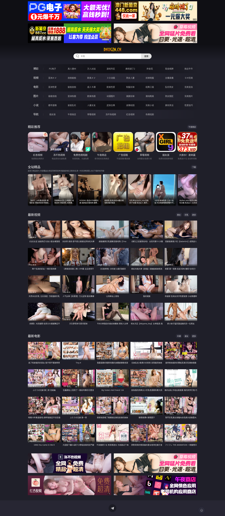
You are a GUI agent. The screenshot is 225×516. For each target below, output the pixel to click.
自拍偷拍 (72, 77)
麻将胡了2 (130, 68)
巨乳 (186, 215)
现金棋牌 (169, 68)
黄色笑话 (169, 105)
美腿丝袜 (130, 96)
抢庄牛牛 (189, 68)
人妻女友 (91, 105)
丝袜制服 (150, 77)
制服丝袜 (130, 87)
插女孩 (52, 114)
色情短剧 (150, 114)
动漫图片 (111, 96)
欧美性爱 (111, 87)
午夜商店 (72, 114)
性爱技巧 (189, 105)
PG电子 (52, 68)
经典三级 (150, 87)
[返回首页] (201, 510)
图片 (36, 96)
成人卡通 (91, 87)
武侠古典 (111, 105)
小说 (36, 105)
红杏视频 (130, 114)
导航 (36, 114)
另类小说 (150, 105)
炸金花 (150, 68)
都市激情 (52, 105)
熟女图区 (169, 96)
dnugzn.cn (112, 49)
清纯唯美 (150, 96)
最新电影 (34, 336)
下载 (194, 167)
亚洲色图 (72, 96)
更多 (194, 215)
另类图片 (189, 96)
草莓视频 (91, 114)
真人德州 (72, 68)
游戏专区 (111, 68)
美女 (179, 215)
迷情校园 (130, 105)
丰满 (179, 336)
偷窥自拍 (52, 96)
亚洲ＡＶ (52, 77)
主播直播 (169, 77)
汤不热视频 (111, 114)
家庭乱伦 (72, 105)
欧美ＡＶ (91, 77)
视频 (36, 78)
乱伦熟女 (169, 87)
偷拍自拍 (72, 87)
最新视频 (34, 214)
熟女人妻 (130, 77)
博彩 (36, 68)
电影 (36, 87)
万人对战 (91, 68)
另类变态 (189, 87)
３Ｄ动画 (111, 77)
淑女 (186, 336)
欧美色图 (91, 96)
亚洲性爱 (52, 87)
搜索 (146, 56)
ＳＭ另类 (189, 77)
